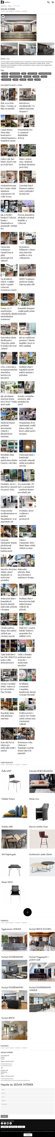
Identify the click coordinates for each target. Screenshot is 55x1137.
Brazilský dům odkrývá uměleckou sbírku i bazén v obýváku (9, 458)
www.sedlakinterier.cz (6, 1065)
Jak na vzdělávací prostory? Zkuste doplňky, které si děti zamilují (27, 341)
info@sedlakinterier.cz (6, 1064)
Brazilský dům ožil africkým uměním (7, 716)
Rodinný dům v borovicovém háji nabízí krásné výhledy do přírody (27, 604)
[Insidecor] (5, 2)
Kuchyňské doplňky (16, 76)
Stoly (24, 73)
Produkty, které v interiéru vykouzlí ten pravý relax (9, 487)
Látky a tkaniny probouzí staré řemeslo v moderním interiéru (25, 660)
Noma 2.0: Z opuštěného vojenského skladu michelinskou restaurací (9, 313)
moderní (44, 76)
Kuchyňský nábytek (45, 73)
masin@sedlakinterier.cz (7, 1078)
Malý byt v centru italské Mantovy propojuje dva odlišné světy (27, 631)
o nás (2, 11)
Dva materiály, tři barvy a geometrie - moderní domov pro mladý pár (26, 488)
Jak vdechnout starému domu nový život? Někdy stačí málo (9, 400)
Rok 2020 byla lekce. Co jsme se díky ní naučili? (8, 106)
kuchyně (23, 79)
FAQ (20, 1127)
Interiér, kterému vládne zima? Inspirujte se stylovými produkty (9, 575)
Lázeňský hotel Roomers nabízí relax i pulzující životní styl (26, 189)
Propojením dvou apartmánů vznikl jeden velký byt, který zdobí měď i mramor (27, 428)
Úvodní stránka (4, 5)
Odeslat (4, 1116)
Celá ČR (38, 79)
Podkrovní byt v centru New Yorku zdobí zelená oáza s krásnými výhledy (27, 718)
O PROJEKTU (4, 1127)
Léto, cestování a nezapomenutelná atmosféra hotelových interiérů (9, 372)
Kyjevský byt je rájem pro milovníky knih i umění (8, 746)
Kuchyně (36, 76)
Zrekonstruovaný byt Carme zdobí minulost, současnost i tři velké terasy (8, 191)
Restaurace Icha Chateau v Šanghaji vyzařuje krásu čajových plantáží (26, 748)
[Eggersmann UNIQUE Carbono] (45, 49)
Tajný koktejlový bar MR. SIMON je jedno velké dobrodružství (9, 658)
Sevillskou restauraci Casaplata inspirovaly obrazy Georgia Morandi (27, 689)
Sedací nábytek (15, 73)
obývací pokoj (6, 79)
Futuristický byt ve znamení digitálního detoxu (25, 133)
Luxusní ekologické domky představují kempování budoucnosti (9, 545)
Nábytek (5, 73)
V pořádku (28, 1135)
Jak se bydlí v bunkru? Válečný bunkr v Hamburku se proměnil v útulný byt (9, 221)
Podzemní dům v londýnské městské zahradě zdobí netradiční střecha (27, 460)
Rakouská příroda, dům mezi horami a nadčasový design (26, 573)
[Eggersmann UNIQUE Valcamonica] (9, 49)
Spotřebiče (27, 76)
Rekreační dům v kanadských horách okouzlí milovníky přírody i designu (9, 604)
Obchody (10, 5)
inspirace (18, 11)
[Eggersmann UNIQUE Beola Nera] (27, 27)
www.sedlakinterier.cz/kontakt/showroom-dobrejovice (15, 1080)
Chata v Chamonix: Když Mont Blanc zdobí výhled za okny (27, 543)
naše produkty (9, 11)
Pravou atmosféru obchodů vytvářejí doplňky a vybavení (26, 218)
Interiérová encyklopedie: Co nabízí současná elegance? (27, 107)
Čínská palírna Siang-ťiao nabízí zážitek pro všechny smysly (8, 631)
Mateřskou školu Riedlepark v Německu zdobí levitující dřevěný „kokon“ (9, 343)
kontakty (24, 11)
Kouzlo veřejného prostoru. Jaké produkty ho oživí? (26, 400)
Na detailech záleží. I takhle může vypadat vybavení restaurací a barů (8, 284)
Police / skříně (32, 73)
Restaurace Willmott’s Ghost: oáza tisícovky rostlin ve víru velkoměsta (27, 252)
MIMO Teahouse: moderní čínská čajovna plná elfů (27, 282)
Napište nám (13, 1127)
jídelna (15, 79)
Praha (30, 79)
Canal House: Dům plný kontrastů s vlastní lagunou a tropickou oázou (8, 135)
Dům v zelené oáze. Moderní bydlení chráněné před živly (27, 163)
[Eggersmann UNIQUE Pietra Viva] (27, 49)
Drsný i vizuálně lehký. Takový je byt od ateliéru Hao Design (8, 687)
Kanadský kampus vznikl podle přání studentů (26, 311)
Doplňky (5, 76)
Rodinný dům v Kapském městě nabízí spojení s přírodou (26, 370)
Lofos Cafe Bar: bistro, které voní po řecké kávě (8, 162)
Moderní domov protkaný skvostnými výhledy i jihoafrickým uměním (8, 429)
